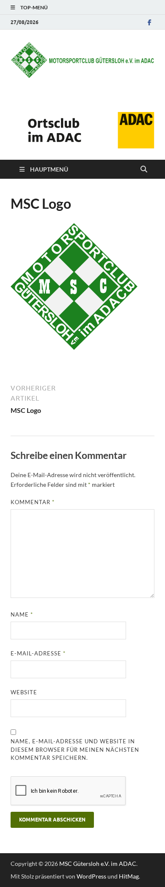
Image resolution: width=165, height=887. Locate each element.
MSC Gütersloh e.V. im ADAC (97, 863)
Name (22, 614)
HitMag (129, 876)
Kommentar (33, 502)
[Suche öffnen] (144, 169)
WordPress (91, 876)
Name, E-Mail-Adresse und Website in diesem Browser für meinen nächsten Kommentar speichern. (75, 749)
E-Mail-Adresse (38, 653)
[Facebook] (149, 22)
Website (24, 692)
